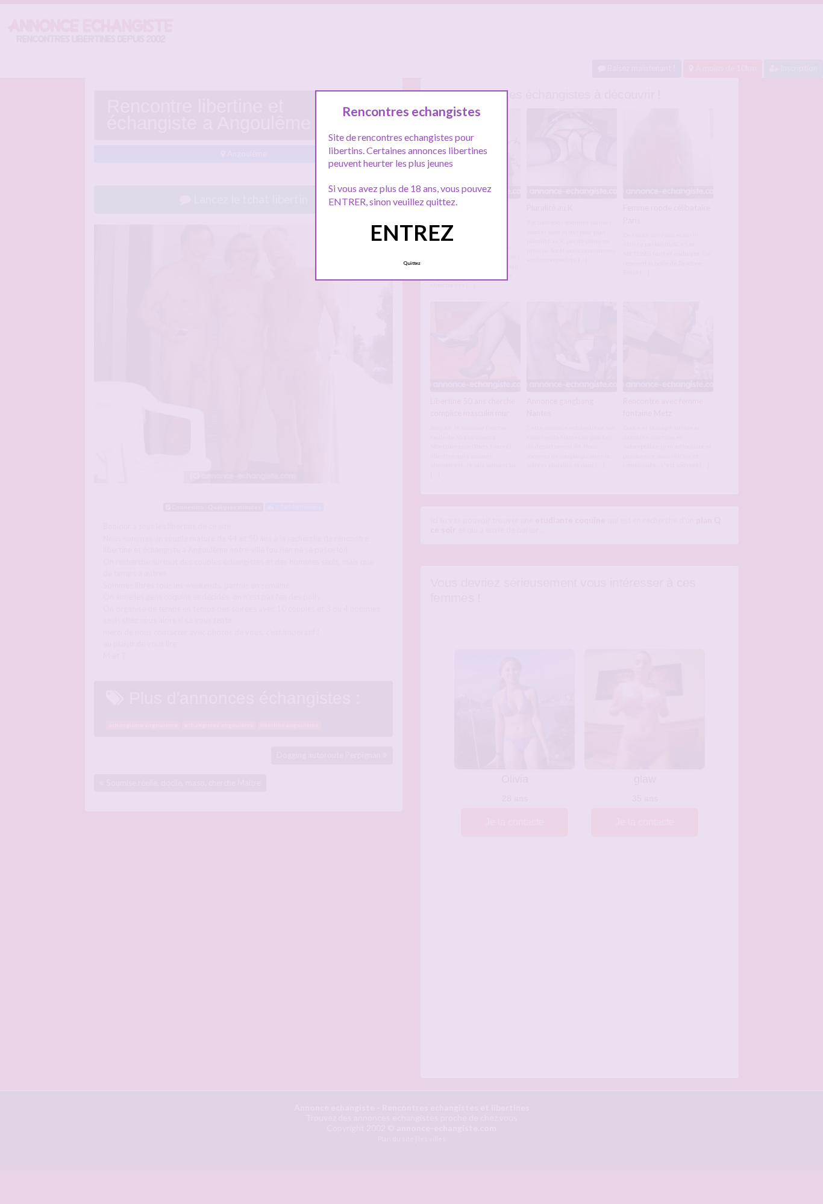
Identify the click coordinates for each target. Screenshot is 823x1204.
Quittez (412, 263)
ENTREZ (412, 232)
